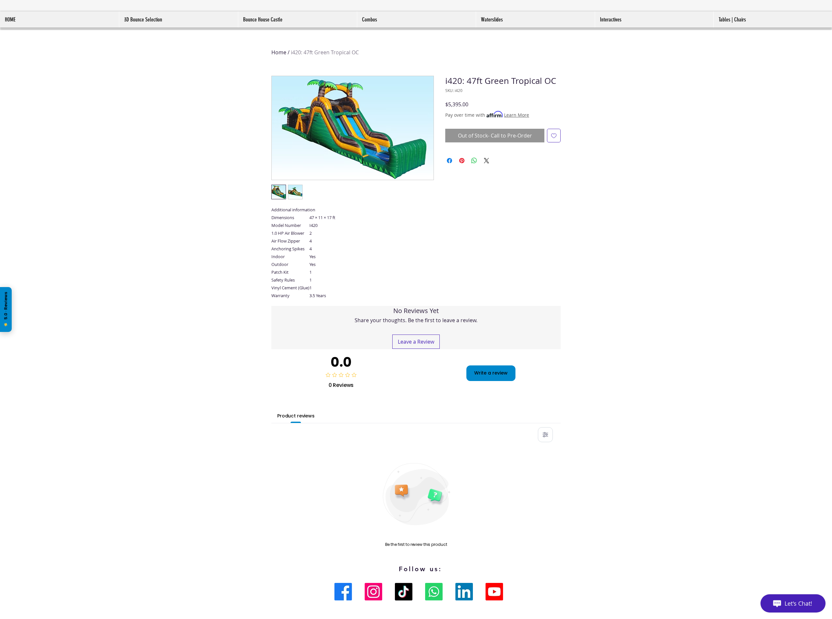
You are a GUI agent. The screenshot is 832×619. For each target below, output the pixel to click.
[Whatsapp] (434, 591)
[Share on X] (486, 161)
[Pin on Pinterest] (462, 161)
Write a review (491, 373)
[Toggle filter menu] (545, 434)
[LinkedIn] (464, 591)
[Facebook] (343, 591)
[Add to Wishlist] (554, 135)
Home (278, 52)
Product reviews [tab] (296, 416)
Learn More (516, 115)
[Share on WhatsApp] (474, 161)
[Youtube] (494, 591)
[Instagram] (373, 591)
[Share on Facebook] (449, 161)
